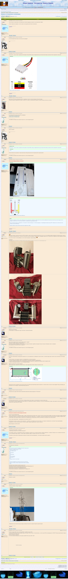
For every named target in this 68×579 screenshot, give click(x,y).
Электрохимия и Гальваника (13, 12)
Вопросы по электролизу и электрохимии (10, 14)
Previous (59, 16)
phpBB (31, 578)
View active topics (9, 11)
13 (63, 16)
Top (1, 35)
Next (66, 16)
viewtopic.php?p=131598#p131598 (14, 116)
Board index (3, 12)
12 (62, 16)
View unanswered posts (4, 11)
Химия (7, 12)
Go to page (57, 16)
